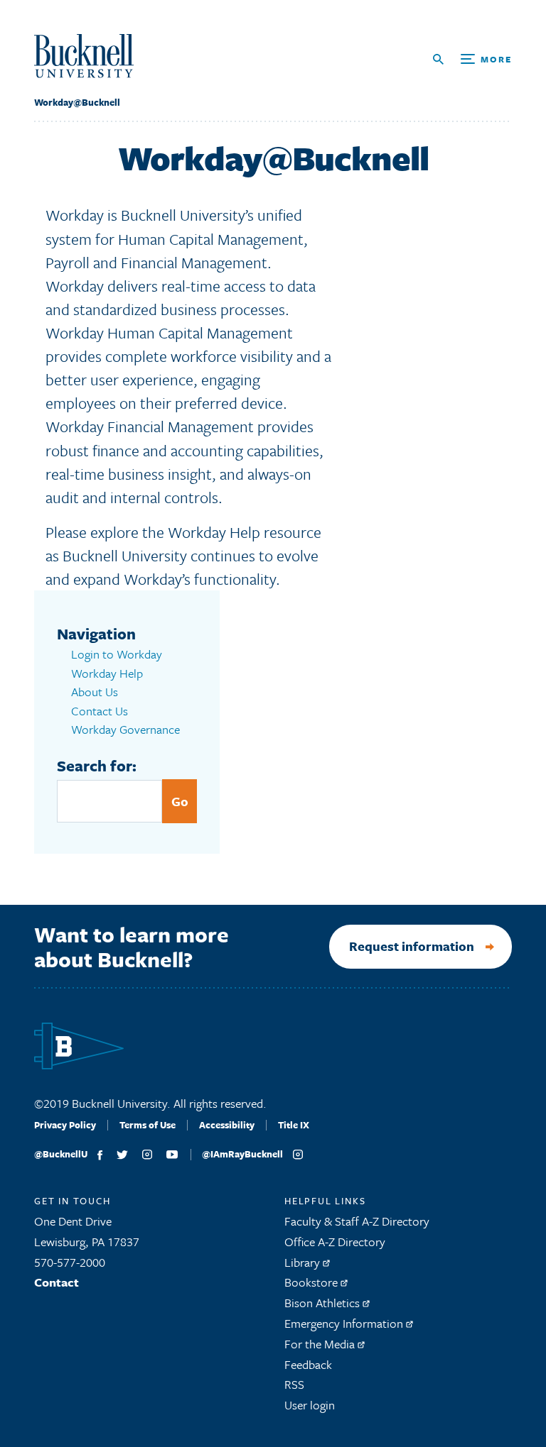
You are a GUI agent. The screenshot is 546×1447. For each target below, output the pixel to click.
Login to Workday (116, 654)
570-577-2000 (69, 1262)
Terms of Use (147, 1125)
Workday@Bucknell (77, 102)
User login (309, 1405)
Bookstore (312, 1282)
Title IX (293, 1125)
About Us (94, 691)
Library (303, 1262)
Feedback (308, 1364)
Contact (56, 1282)
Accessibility (227, 1125)
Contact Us (99, 711)
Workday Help (107, 673)
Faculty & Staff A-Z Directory (356, 1221)
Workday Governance (125, 729)
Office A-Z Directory (334, 1241)
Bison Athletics (323, 1302)
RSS (294, 1384)
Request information (411, 946)
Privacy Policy (65, 1125)
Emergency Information (345, 1323)
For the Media (321, 1344)
